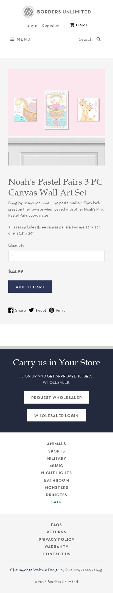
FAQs (56, 524)
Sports (56, 451)
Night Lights (56, 472)
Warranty (56, 546)
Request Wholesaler (56, 397)
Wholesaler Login (56, 415)
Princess (56, 494)
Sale (56, 502)
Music (56, 465)
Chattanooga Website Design (35, 569)
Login (31, 25)
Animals (56, 443)
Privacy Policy (57, 539)
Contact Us (56, 553)
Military (56, 458)
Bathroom (56, 480)
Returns (56, 531)
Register (50, 25)
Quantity (16, 245)
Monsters (56, 487)
